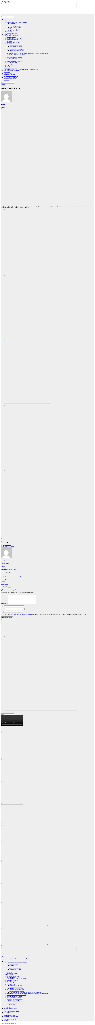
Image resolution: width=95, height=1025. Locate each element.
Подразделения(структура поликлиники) (17, 22)
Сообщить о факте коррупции (14, 55)
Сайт (2, 611)
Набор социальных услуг (13, 35)
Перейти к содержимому (7, 1)
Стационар (12, 24)
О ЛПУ (5, 20)
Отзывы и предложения (13, 59)
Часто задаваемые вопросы (10, 77)
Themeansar (29, 958)
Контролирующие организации (14, 58)
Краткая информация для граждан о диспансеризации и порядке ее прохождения (27, 53)
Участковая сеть (11, 43)
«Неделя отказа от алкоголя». (8, 569)
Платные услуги (11, 64)
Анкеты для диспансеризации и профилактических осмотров (22, 69)
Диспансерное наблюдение (10, 68)
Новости (3, 84)
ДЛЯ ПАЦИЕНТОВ (9, 34)
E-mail (3, 609)
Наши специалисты (14, 30)
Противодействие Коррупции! (11, 70)
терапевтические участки (16, 45)
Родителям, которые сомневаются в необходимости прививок (25, 51)
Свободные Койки (17, 26)
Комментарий (4, 603)
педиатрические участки (16, 46)
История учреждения (12, 33)
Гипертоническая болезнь (7, 546)
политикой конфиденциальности (22, 614)
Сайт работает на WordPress (8, 958)
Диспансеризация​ (11, 37)
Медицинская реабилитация (11, 76)
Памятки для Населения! (13, 42)
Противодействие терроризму (14, 57)
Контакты (6, 80)
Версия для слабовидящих (7, 712)
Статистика (9, 31)
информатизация (11, 65)
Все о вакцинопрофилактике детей (15, 49)
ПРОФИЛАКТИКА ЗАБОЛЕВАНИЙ (16, 54)
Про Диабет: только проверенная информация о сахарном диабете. (18, 576)
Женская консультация (15, 29)
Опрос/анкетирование (12, 39)
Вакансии (9, 66)
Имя (2, 606)
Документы (9, 41)
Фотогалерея (7, 72)
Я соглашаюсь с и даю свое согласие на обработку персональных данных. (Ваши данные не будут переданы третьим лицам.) (46, 614)
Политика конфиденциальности (15, 61)
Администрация (14, 23)
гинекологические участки (16, 47)
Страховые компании (12, 62)
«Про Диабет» (4, 584)
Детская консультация (15, 27)
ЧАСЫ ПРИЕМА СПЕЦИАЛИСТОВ (16, 38)
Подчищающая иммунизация (17, 50)
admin (3, 104)
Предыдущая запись (6, 545)
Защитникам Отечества (9, 74)
